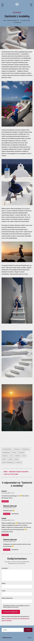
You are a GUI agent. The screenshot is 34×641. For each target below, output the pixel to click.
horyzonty (21, 452)
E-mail (3, 591)
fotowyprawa (25, 449)
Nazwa (3, 583)
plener (17, 459)
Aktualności (17, 12)
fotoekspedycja (6, 449)
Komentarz (5, 568)
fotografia (16, 449)
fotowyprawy (6, 452)
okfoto (4, 459)
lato (11, 455)
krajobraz (5, 455)
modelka (17, 455)
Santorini (19, 462)
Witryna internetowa (7, 598)
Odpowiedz (5, 501)
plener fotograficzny (8, 462)
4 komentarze (17, 22)
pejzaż (10, 459)
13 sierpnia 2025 (25, 20)
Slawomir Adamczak (13, 20)
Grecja (14, 452)
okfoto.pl (9, 637)
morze (24, 455)
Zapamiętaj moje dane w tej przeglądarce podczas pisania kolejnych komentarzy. (16, 606)
